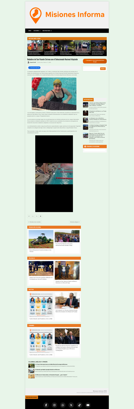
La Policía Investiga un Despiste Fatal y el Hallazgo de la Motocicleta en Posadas (98, 126)
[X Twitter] (71, 405)
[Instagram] (54, 405)
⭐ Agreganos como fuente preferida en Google (95, 61)
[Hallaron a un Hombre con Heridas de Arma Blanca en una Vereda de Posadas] (99, 48)
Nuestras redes (46, 30)
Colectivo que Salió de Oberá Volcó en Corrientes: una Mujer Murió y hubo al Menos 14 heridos (97, 104)
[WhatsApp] (63, 405)
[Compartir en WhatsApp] (33, 216)
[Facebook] (46, 405)
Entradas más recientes (35, 222)
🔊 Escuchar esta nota (34, 67)
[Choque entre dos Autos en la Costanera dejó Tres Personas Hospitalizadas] (67, 48)
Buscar (103, 68)
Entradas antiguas (74, 222)
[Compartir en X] (37, 216)
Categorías (36, 30)
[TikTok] (79, 405)
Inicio (29, 30)
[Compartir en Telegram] (40, 216)
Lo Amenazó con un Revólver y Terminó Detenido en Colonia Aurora (97, 119)
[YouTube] (88, 405)
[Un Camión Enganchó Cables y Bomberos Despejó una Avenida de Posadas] (51, 48)
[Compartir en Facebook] (29, 216)
